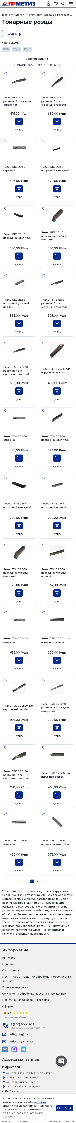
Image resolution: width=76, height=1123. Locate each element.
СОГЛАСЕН (64, 1108)
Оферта (7, 1006)
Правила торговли (15, 987)
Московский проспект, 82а (23, 1086)
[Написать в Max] (14, 1049)
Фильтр (14, 34)
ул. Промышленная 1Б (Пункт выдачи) (29, 1072)
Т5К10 (27, 49)
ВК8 (6, 49)
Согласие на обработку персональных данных (34, 993)
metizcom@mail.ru (20, 1041)
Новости (8, 964)
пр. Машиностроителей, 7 (22, 1077)
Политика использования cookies (25, 1000)
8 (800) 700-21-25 (22, 1024)
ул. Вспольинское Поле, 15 (22, 1081)
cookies (41, 1102)
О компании (10, 970)
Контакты (8, 958)
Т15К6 (16, 49)
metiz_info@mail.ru (20, 1034)
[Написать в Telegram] (23, 1049)
